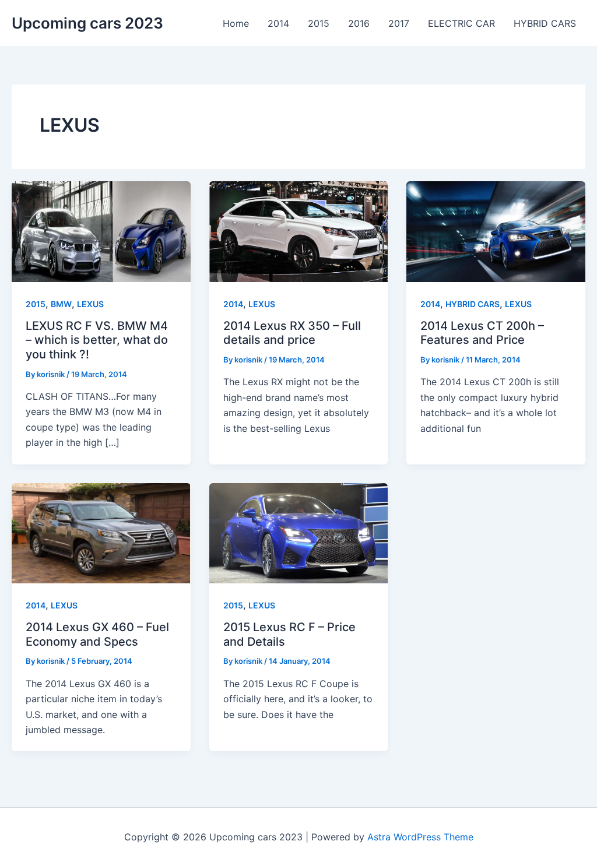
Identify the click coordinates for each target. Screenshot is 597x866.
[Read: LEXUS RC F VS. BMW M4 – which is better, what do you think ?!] (101, 231)
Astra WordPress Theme (420, 837)
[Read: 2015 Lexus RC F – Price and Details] (298, 532)
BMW (61, 304)
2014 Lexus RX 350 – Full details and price (292, 333)
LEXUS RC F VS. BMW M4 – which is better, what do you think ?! (97, 340)
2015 (35, 304)
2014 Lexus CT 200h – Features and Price (482, 333)
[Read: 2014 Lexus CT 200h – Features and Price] (495, 231)
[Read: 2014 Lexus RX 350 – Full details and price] (298, 231)
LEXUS (90, 304)
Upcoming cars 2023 (87, 23)
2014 (233, 304)
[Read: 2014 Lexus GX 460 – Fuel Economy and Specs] (101, 532)
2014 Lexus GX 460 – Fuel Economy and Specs (97, 634)
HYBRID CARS (472, 304)
